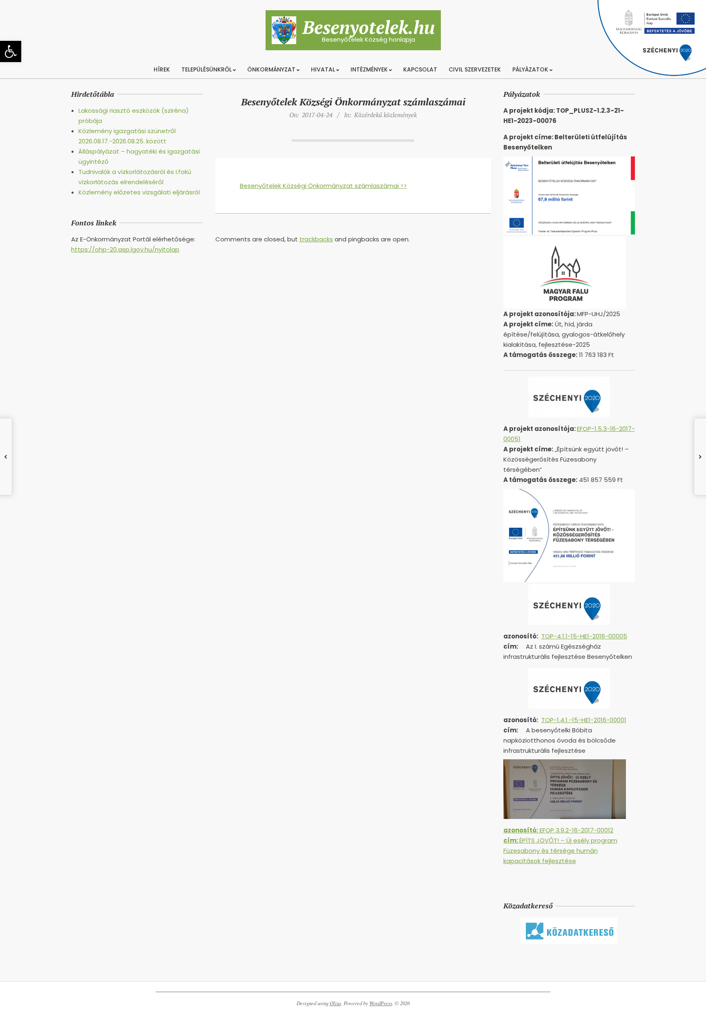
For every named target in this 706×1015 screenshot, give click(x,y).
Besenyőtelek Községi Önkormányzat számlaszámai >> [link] (323, 185)
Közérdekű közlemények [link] (385, 115)
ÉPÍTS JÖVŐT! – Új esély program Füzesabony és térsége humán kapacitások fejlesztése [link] (560, 850)
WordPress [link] (380, 1003)
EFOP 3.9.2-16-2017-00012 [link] (558, 830)
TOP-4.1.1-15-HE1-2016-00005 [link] (584, 636)
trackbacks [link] (316, 239)
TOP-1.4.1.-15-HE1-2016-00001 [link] (583, 720)
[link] (10, 51)
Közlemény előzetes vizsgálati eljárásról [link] (139, 192)
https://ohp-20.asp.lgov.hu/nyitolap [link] (125, 249)
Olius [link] (335, 1003)
